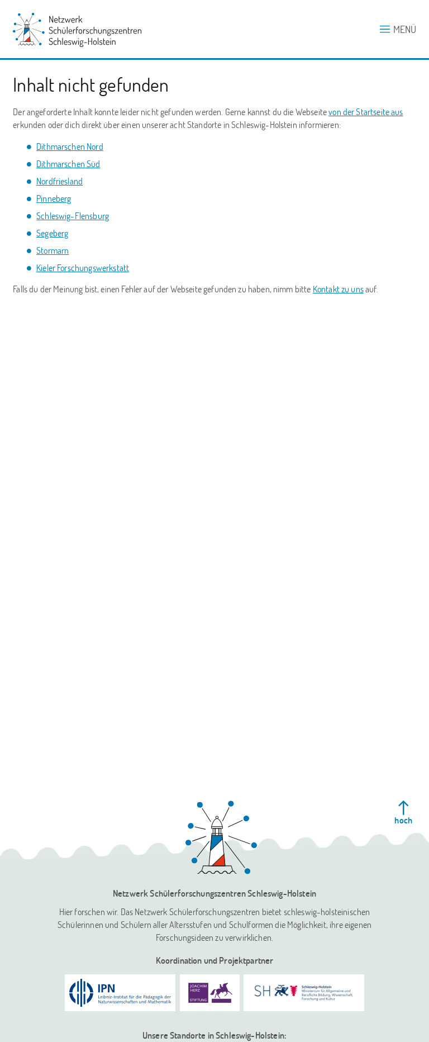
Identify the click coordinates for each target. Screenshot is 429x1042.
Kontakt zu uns (338, 289)
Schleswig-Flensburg (72, 215)
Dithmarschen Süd (68, 163)
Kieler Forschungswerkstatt (82, 267)
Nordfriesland (59, 181)
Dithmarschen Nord (69, 146)
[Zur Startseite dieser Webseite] (221, 837)
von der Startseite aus (365, 111)
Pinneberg (53, 198)
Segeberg (52, 233)
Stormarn (52, 250)
